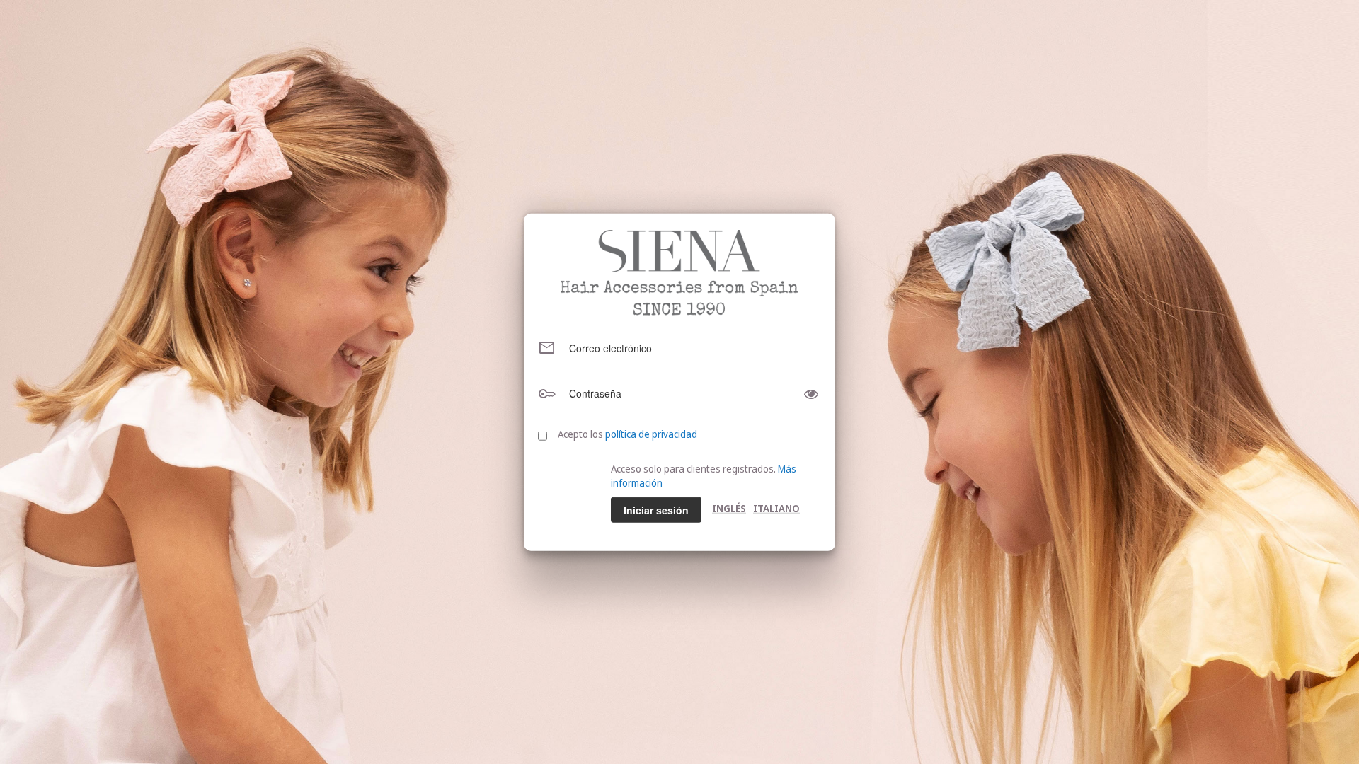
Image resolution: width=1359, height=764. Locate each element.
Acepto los (627, 433)
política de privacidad (651, 433)
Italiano (776, 507)
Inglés (729, 507)
